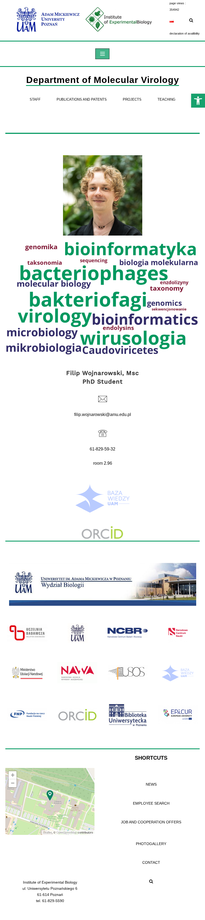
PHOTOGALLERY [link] (151, 844)
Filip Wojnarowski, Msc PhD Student (102, 377)
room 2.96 (102, 463)
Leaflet (47, 832)
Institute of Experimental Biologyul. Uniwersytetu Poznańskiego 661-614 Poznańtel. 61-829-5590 (49, 891)
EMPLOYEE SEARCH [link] (151, 803)
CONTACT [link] (151, 862)
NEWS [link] (151, 784)
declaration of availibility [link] (184, 33)
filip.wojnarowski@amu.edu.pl (102, 414)
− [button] (12, 783)
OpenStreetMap (66, 832)
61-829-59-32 (102, 449)
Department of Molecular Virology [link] (102, 80)
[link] (198, 101)
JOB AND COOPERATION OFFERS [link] (151, 822)
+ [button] (12, 775)
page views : (177, 3)
